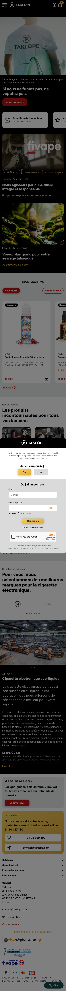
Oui (24, 472)
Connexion (33, 521)
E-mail (11, 489)
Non (41, 472)
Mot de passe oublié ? (33, 527)
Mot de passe (15, 502)
